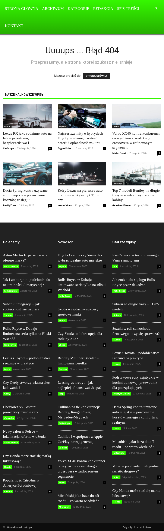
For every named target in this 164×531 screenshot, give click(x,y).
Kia (115, 266)
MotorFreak (119, 153)
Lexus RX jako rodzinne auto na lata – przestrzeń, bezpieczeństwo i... (27, 138)
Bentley (118, 183)
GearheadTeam (121, 205)
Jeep (61, 393)
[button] (156, 9)
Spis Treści (128, 8)
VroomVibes (65, 205)
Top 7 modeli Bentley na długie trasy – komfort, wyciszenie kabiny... (136, 195)
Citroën (8, 491)
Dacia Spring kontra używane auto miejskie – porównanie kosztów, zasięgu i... (25, 195)
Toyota (62, 126)
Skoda (62, 320)
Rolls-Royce (10, 344)
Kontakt (14, 26)
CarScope (8, 148)
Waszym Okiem (122, 393)
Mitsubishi (64, 506)
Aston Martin (11, 266)
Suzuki (117, 339)
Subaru (8, 315)
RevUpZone (9, 205)
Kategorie (78, 8)
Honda (7, 466)
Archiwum (53, 8)
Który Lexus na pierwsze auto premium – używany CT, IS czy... (80, 195)
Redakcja (103, 8)
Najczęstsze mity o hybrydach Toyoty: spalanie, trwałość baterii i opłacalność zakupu (80, 138)
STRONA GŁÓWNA (96, 75)
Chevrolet (9, 418)
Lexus (7, 126)
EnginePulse (65, 148)
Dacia (7, 183)
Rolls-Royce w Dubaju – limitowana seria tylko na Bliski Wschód (27, 333)
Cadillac (63, 447)
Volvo (116, 126)
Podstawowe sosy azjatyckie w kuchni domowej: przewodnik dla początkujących (135, 382)
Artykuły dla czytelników (137, 527)
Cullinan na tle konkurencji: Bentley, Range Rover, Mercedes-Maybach (79, 412)
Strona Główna (21, 8)
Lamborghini (10, 290)
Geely (7, 393)
